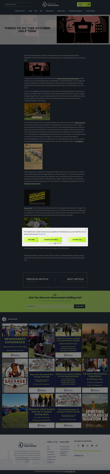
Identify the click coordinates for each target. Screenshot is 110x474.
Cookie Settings (51, 239)
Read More (42, 234)
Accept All (77, 239)
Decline (31, 239)
